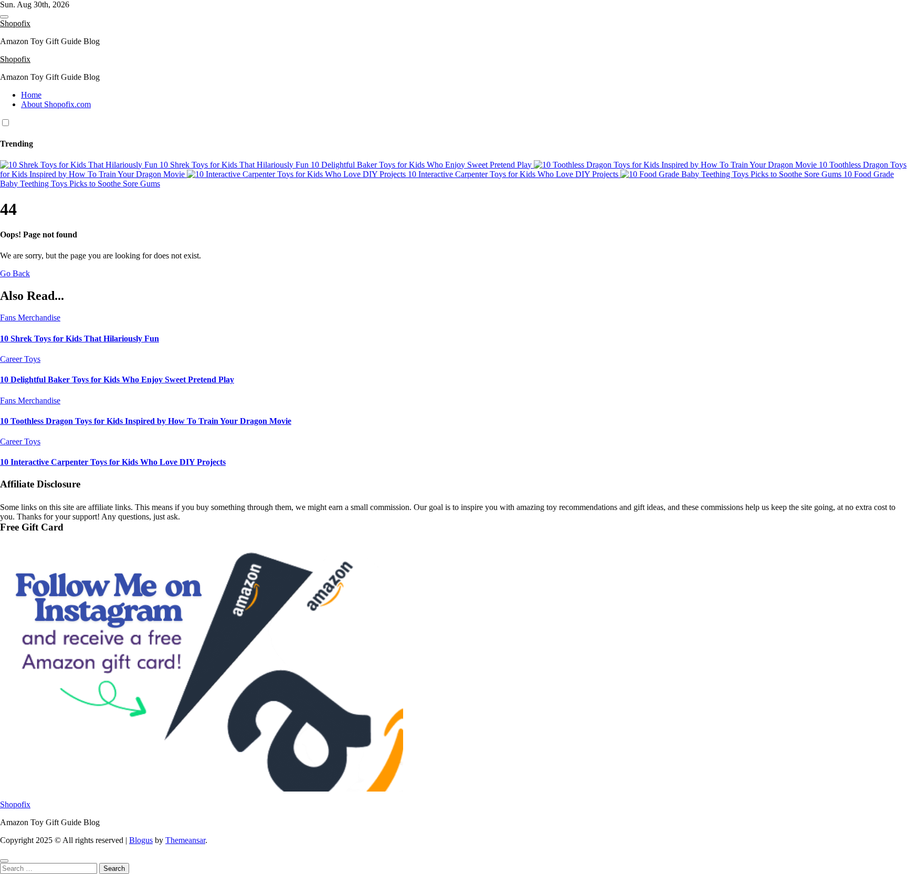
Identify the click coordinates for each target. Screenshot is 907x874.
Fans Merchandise (30, 317)
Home (31, 94)
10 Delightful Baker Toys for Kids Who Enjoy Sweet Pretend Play (117, 379)
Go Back (15, 273)
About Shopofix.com (56, 104)
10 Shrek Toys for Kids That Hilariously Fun (79, 338)
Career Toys (20, 359)
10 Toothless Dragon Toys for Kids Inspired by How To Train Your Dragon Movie (145, 421)
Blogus (141, 840)
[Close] (4, 860)
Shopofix (15, 23)
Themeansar (185, 840)
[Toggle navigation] (4, 16)
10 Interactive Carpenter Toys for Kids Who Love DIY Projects (113, 461)
